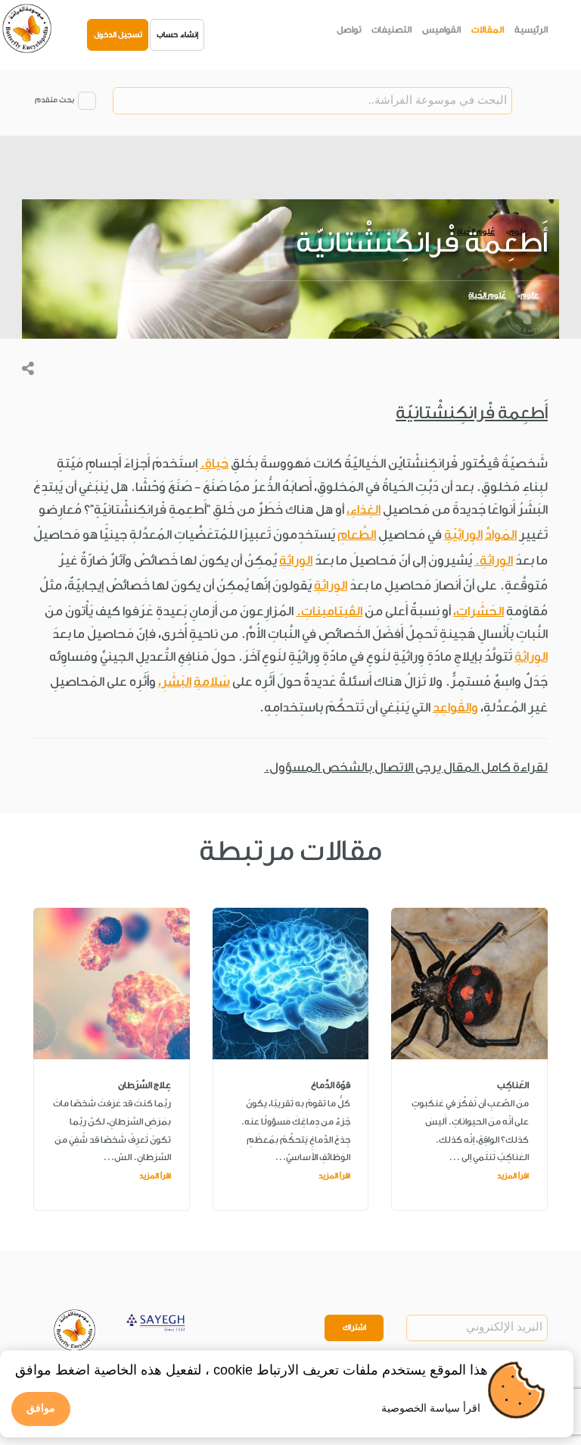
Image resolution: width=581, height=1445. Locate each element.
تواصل (349, 29)
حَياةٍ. (214, 463)
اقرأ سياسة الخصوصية (430, 1408)
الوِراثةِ (295, 560)
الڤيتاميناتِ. (329, 611)
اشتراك (354, 1327)
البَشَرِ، (174, 681)
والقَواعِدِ (455, 707)
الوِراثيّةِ (463, 534)
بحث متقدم (54, 100)
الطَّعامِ (356, 534)
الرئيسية (531, 29)
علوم (529, 295)
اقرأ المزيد (513, 1176)
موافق (40, 1408)
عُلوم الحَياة (487, 295)
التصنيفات (391, 29)
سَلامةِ (212, 681)
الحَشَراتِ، (478, 611)
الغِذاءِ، (363, 509)
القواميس (441, 29)
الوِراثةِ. (493, 560)
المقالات (487, 29)
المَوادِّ (501, 534)
